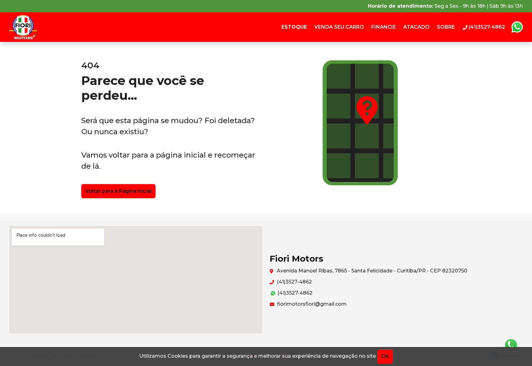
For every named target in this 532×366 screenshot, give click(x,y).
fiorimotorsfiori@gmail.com (311, 304)
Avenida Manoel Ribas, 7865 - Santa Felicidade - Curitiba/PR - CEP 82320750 (371, 271)
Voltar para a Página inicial (118, 191)
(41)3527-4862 (294, 282)
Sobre (446, 27)
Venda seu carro (339, 27)
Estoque (294, 27)
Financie (383, 27)
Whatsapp (517, 27)
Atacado (416, 27)
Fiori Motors (24, 27)
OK (385, 356)
